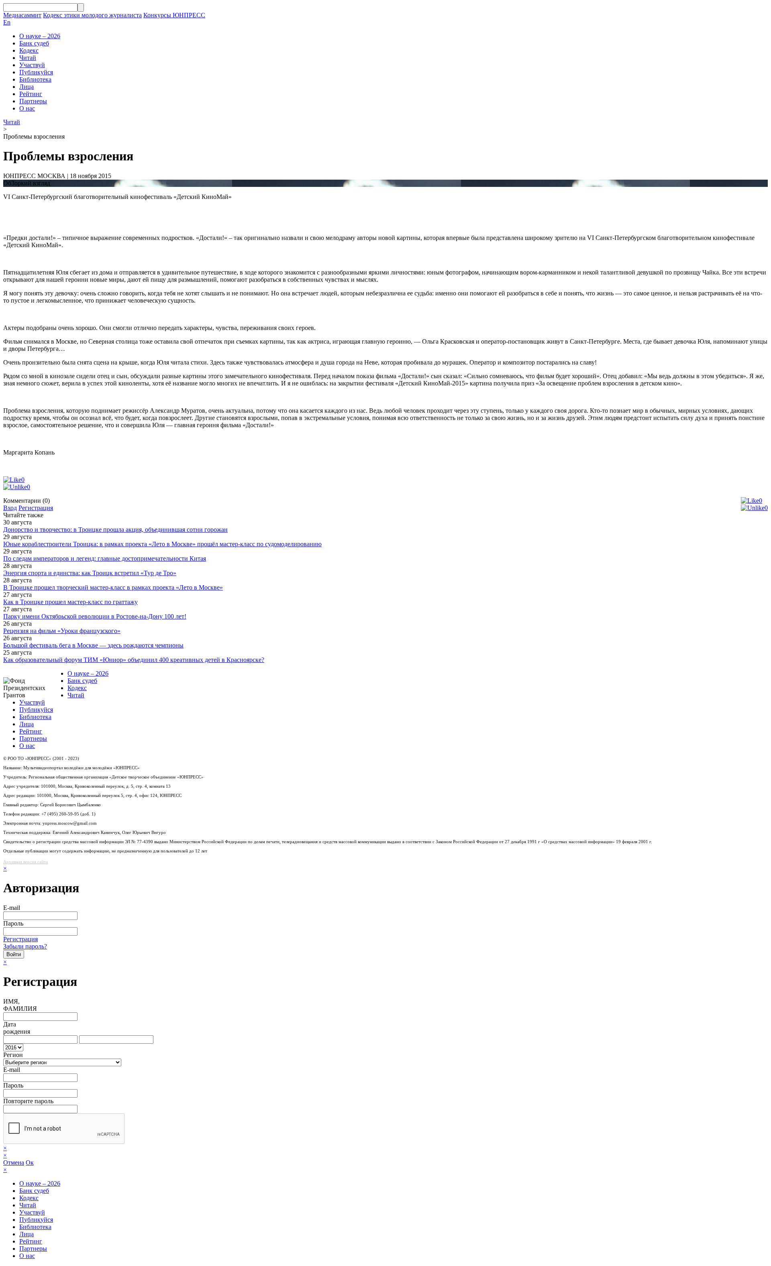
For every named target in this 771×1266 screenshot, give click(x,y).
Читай (27, 57)
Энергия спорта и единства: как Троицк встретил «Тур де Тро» (89, 572)
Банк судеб (34, 43)
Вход (10, 507)
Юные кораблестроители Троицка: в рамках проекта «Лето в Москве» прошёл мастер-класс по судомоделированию (162, 544)
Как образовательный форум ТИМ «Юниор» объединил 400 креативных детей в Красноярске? (133, 659)
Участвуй (32, 64)
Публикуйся (36, 72)
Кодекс (29, 50)
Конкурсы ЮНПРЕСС (174, 15)
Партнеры (33, 101)
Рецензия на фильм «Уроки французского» (61, 630)
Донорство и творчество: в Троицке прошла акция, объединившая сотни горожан (115, 529)
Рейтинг (30, 93)
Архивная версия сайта (25, 861)
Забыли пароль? (25, 946)
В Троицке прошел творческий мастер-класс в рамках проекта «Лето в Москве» (113, 587)
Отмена (13, 1162)
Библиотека (35, 79)
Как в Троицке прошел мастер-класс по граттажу (70, 601)
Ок (30, 1162)
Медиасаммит (22, 15)
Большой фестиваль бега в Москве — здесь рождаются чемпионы (93, 645)
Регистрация (35, 507)
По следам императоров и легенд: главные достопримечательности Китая (104, 558)
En (6, 22)
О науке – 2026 (39, 36)
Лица (26, 86)
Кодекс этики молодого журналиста (92, 15)
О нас (27, 108)
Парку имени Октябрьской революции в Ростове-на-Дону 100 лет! (94, 616)
